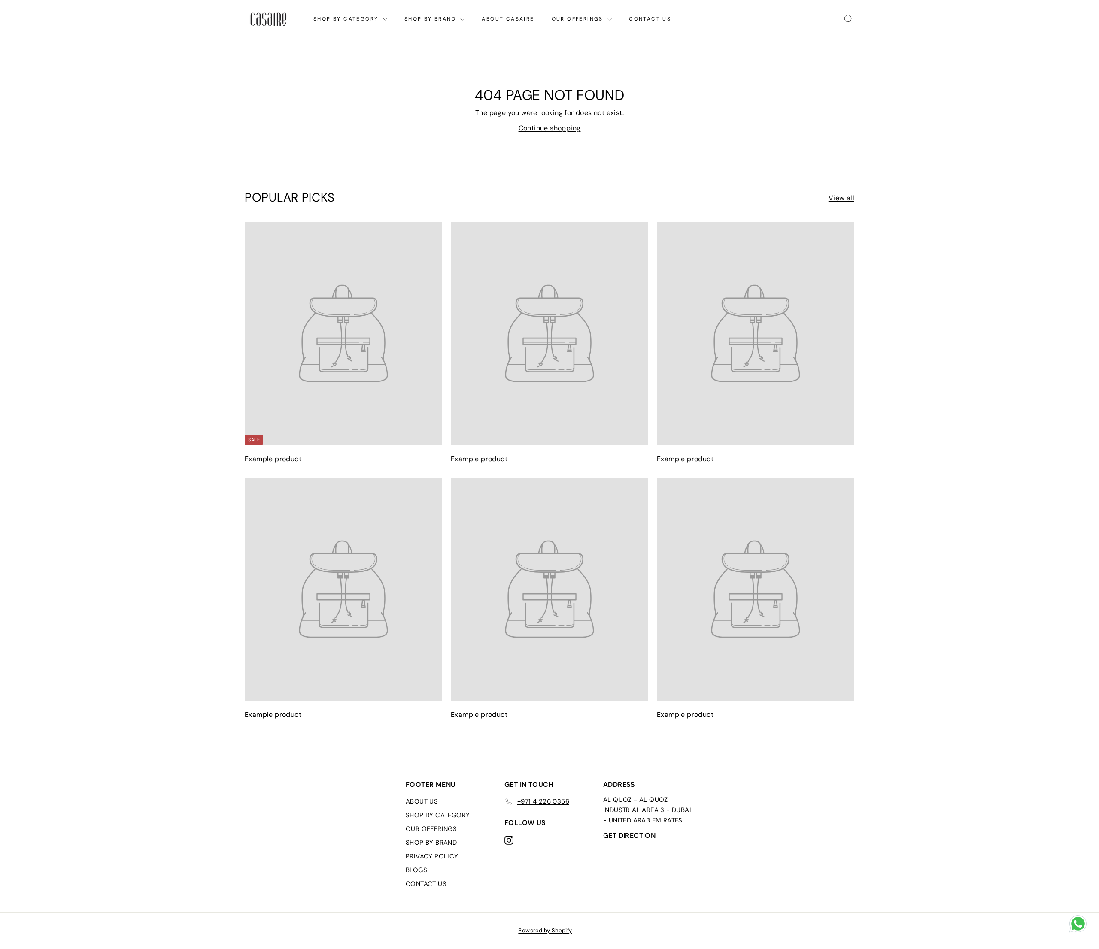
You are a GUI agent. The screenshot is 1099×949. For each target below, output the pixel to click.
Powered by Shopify (545, 930)
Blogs (416, 870)
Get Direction (629, 835)
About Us (422, 801)
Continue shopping (550, 128)
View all (841, 197)
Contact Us (650, 18)
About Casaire (508, 18)
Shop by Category (347, 18)
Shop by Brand (431, 18)
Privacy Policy (432, 856)
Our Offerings (579, 18)
